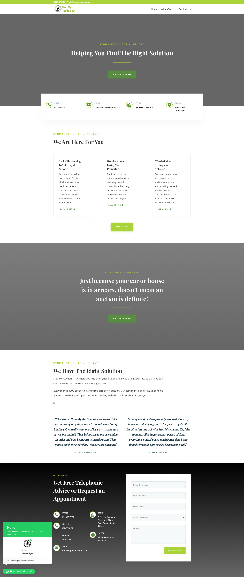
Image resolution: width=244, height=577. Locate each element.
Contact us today (122, 74)
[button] (27, 547)
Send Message (175, 550)
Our (123, 390)
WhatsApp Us (168, 9)
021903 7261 (68, 517)
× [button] (50, 524)
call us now (66, 209)
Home (154, 9)
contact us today (122, 319)
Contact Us (185, 9)
